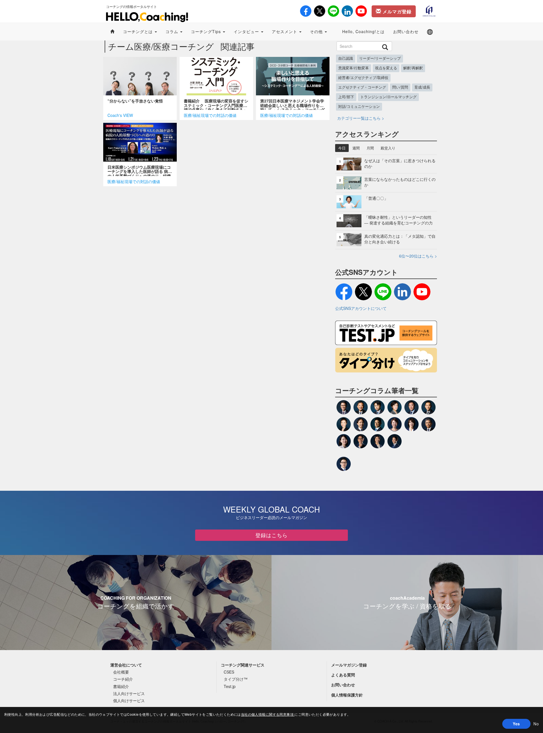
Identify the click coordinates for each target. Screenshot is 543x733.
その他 (317, 31)
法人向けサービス (129, 693)
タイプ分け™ (235, 679)
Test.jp (230, 686)
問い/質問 (400, 87)
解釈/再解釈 (413, 67)
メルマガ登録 (396, 11)
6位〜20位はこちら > (418, 256)
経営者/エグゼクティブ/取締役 (363, 77)
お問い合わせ (406, 31)
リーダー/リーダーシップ (380, 58)
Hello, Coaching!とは (363, 31)
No (536, 723)
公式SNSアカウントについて (361, 308)
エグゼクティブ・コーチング (362, 87)
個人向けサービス (129, 700)
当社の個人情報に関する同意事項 (268, 714)
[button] (430, 31)
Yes (516, 723)
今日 (342, 148)
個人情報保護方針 (347, 695)
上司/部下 (346, 96)
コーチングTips (206, 31)
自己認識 (345, 58)
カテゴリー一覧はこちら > (360, 118)
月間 (370, 148)
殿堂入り (388, 148)
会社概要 (121, 672)
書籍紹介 (121, 686)
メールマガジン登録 (349, 665)
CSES (229, 672)
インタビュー (247, 31)
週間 (356, 148)
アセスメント (285, 31)
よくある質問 (343, 675)
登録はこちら (271, 535)
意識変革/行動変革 (353, 67)
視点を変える (386, 67)
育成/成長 (422, 87)
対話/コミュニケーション (359, 106)
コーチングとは (138, 31)
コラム (172, 31)
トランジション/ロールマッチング (388, 96)
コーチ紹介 (123, 679)
